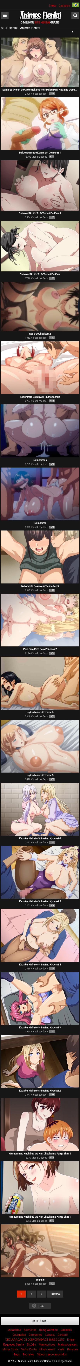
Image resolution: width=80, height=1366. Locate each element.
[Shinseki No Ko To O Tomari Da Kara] (40, 270)
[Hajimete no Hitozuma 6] (40, 708)
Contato (63, 1334)
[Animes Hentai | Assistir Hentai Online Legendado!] (40, 18)
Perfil (61, 1349)
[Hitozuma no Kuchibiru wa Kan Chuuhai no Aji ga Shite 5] (40, 1149)
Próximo (55, 1294)
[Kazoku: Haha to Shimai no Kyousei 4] (40, 960)
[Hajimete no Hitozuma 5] (40, 771)
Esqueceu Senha (13, 1344)
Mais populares (67, 1344)
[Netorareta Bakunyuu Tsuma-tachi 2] (40, 393)
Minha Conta (10, 1349)
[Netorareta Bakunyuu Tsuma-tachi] (40, 582)
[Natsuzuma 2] (40, 456)
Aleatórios (14, 1329)
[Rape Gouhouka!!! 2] (40, 330)
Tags (17, 1354)
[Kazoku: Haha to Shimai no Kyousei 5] (40, 897)
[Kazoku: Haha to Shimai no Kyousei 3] (40, 1023)
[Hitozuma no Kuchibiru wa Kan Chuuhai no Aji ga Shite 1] (40, 1213)
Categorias (40, 1321)
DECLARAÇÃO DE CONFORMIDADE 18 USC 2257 (34, 1339)
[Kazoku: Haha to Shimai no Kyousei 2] (40, 1087)
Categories (35, 1334)
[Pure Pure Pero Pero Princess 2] (40, 645)
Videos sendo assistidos (52, 1354)
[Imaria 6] (40, 1276)
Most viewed (47, 1349)
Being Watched (48, 1329)
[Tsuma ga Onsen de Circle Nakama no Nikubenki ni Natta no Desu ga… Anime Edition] (40, 86)
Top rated (28, 1354)
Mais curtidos (47, 1344)
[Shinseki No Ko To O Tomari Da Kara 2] (40, 209)
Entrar (53, 5)
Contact (50, 1334)
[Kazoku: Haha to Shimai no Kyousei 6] (40, 834)
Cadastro (64, 5)
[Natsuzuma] (40, 519)
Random (72, 1349)
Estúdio (31, 1344)
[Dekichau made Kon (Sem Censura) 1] (40, 149)
